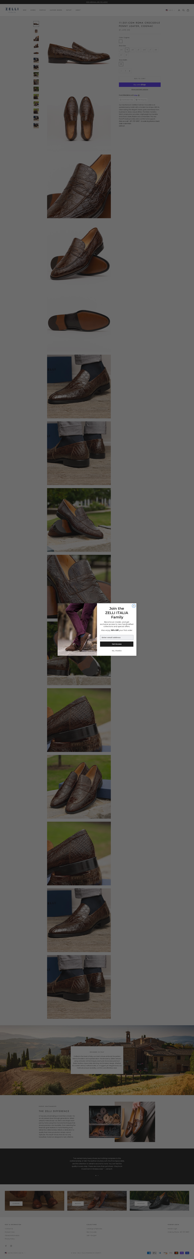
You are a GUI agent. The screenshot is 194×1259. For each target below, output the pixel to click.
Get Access (117, 644)
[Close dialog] (134, 606)
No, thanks (117, 650)
